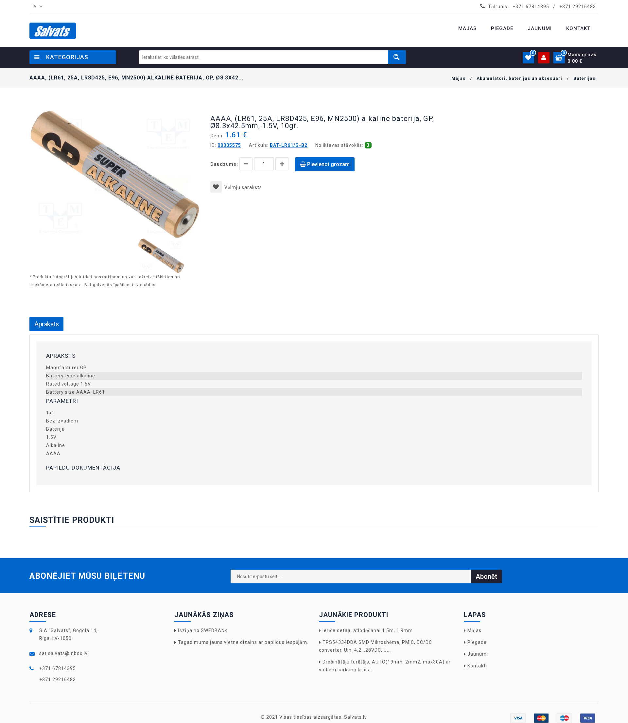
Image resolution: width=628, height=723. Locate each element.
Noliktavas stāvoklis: (339, 145)
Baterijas (584, 78)
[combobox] (36, 6)
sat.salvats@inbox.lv (63, 653)
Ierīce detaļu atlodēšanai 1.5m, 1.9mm (368, 630)
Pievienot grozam (328, 164)
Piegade (477, 642)
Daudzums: (224, 164)
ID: (213, 145)
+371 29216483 (577, 6)
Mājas (458, 78)
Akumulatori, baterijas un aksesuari (519, 78)
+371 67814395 (531, 6)
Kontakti (477, 665)
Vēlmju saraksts (243, 187)
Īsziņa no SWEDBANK (203, 630)
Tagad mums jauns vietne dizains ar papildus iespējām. (243, 642)
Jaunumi (477, 654)
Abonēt (486, 576)
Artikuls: (259, 145)
